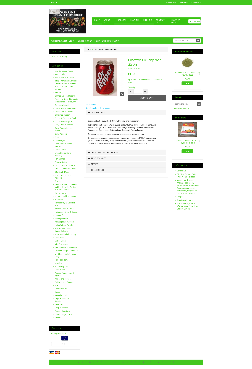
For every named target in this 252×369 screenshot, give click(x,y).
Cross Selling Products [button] (104, 152)
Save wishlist (91, 104)
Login (71, 40)
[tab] (126, 112)
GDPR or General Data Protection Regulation (186, 175)
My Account (170, 2)
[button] (176, 72)
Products (121, 20)
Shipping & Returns (185, 200)
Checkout (196, 2)
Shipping (147, 20)
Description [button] (98, 112)
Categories (98, 49)
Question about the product (98, 108)
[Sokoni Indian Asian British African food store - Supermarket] (67, 21)
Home (97, 20)
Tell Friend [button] (97, 170)
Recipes (180, 196)
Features (134, 20)
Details (187, 83)
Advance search (175, 21)
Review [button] (94, 164)
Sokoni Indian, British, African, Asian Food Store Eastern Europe (187, 206)
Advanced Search (181, 108)
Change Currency (58, 333)
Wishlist (184, 2)
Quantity (131, 87)
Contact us (160, 21)
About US (107, 21)
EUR (64, 344)
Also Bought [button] (98, 158)
